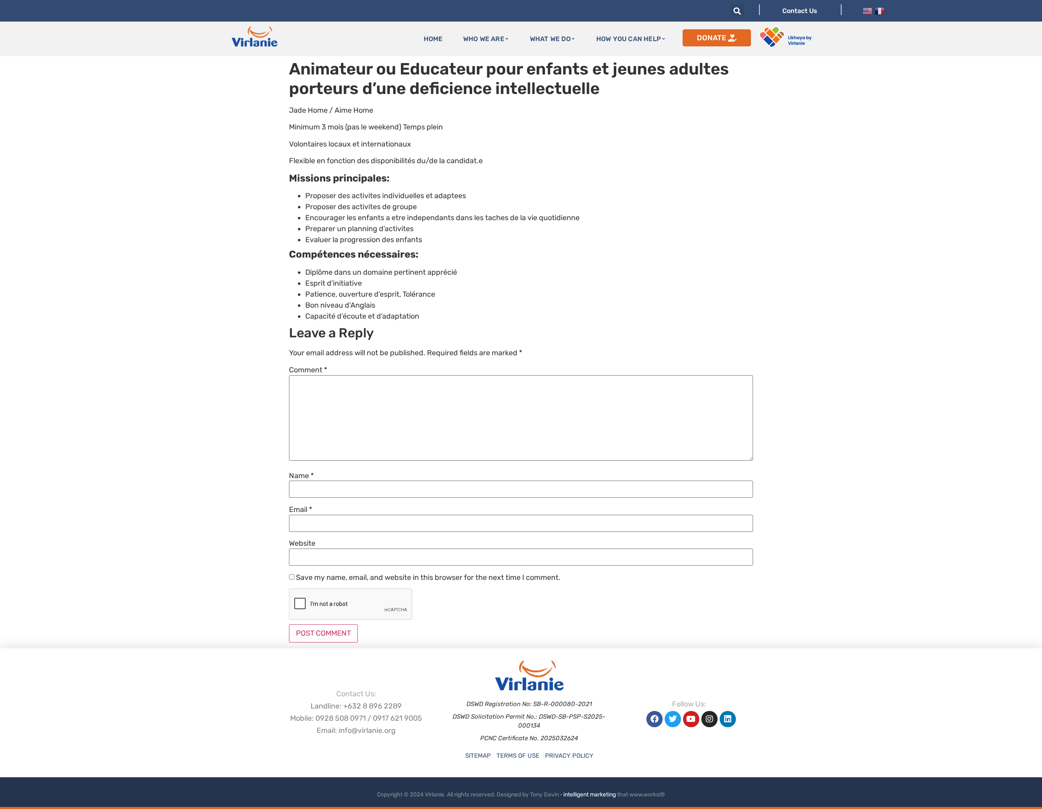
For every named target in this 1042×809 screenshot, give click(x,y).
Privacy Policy (569, 755)
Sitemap (478, 755)
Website (302, 543)
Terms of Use (518, 755)
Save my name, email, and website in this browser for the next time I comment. (428, 577)
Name (301, 475)
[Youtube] (691, 719)
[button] (737, 10)
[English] (867, 10)
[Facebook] (654, 719)
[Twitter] (673, 719)
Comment (308, 370)
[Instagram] (709, 719)
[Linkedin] (728, 719)
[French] (879, 10)
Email (300, 509)
